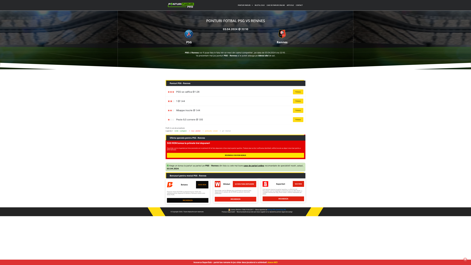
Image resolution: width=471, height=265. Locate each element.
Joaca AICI (272, 262)
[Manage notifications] (465, 260)
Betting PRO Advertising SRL (277, 210)
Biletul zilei (260, 5)
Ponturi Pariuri (244, 5)
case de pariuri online (253, 165)
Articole (290, 5)
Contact (299, 5)
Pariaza (298, 92)
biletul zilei (263, 55)
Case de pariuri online (276, 5)
